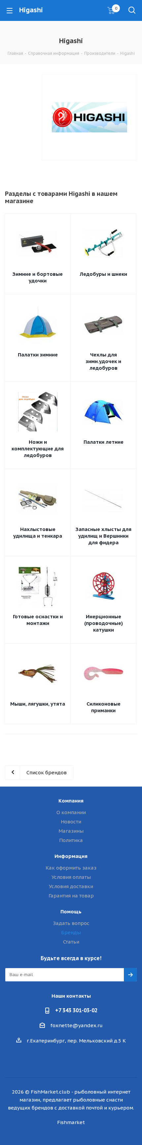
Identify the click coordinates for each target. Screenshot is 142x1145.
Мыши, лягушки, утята (37, 704)
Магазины (71, 831)
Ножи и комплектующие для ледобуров (38, 448)
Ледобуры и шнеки (103, 274)
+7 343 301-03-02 (76, 1010)
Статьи (71, 942)
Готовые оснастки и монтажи (38, 619)
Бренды (71, 932)
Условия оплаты (71, 877)
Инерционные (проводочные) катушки (103, 623)
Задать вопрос (71, 923)
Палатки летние (104, 442)
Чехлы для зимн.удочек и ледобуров (103, 361)
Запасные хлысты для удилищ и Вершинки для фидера (103, 536)
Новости (71, 821)
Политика (71, 840)
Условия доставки (71, 886)
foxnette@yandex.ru (76, 1025)
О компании (71, 812)
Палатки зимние (38, 354)
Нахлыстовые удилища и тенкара (37, 532)
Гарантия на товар (71, 895)
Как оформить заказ (71, 868)
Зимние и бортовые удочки (38, 277)
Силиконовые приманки (104, 707)
